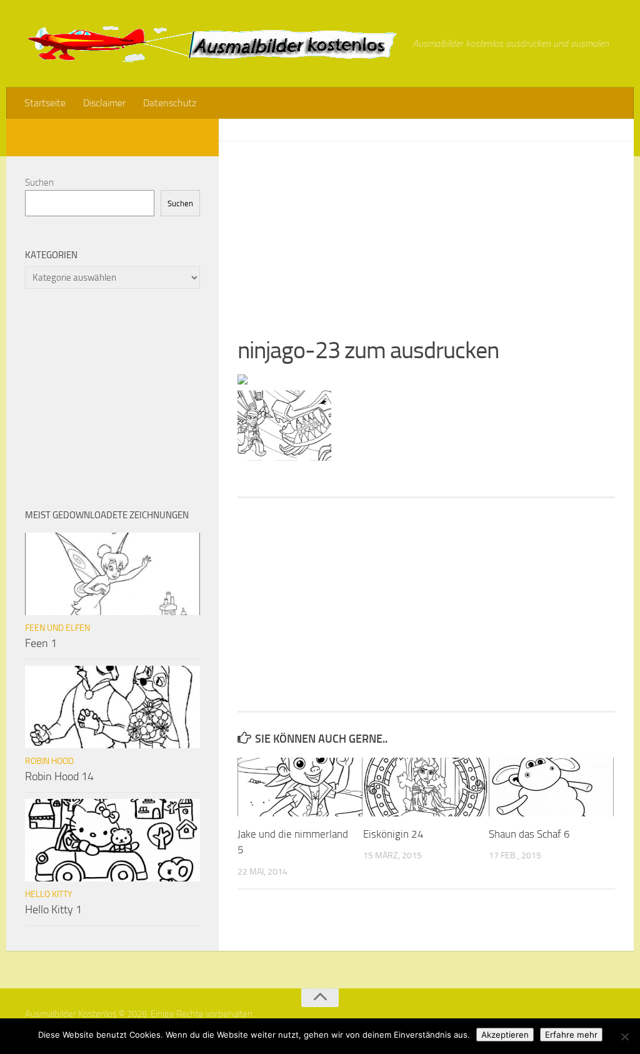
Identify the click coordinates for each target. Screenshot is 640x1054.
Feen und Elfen (57, 628)
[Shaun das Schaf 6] (551, 787)
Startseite (45, 103)
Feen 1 (41, 643)
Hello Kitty (48, 894)
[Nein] (624, 1036)
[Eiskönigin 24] (425, 787)
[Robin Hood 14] (112, 707)
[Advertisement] (426, 228)
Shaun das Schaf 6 (529, 834)
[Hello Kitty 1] (112, 840)
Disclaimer (104, 103)
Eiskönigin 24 (393, 834)
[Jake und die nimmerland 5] (300, 787)
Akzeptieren (505, 1035)
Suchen (39, 182)
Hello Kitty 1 (53, 909)
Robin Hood (49, 761)
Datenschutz (169, 103)
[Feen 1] (112, 574)
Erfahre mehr (571, 1035)
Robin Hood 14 (59, 776)
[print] (243, 381)
